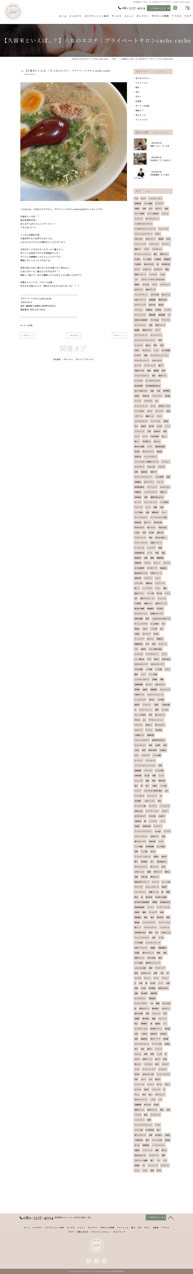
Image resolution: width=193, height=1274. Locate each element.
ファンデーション (152, 811)
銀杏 (145, 1115)
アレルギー (158, 826)
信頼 (136, 472)
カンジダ (138, 365)
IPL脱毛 (137, 259)
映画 (145, 355)
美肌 (152, 1170)
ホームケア (153, 912)
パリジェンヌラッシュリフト (145, 765)
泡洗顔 (167, 1140)
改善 (154, 775)
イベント (158, 1049)
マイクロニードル (141, 1029)
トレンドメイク (140, 325)
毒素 (144, 912)
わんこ (137, 1094)
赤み (136, 1023)
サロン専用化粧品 (155, 649)
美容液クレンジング (153, 963)
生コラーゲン (149, 482)
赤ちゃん (150, 639)
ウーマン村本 (157, 1044)
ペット (156, 350)
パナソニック (152, 487)
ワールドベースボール (142, 856)
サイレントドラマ (141, 624)
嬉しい (137, 441)
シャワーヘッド (140, 244)
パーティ (150, 907)
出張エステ (155, 836)
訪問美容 (146, 1145)
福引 (147, 1140)
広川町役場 (150, 1130)
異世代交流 (163, 300)
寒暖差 (152, 948)
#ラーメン (68, 359)
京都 (150, 1135)
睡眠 (152, 558)
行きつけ (161, 467)
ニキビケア (146, 755)
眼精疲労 (150, 608)
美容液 (143, 649)
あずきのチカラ (140, 816)
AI (135, 983)
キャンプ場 (166, 882)
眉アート (138, 927)
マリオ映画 (139, 942)
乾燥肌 (137, 1165)
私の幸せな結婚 (160, 897)
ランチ (145, 436)
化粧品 (138, 101)
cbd (166, 791)
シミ (158, 1160)
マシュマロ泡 (157, 1140)
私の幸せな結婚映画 (142, 902)
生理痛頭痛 (139, 684)
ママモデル (148, 401)
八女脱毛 (138, 264)
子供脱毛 (157, 259)
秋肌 (156, 553)
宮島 (136, 1039)
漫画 (156, 1150)
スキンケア (159, 411)
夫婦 (147, 1013)
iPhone (137, 720)
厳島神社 (144, 1039)
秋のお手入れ (139, 527)
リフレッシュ (147, 1150)
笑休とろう (158, 872)
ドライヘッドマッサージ (143, 477)
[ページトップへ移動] (170, 1217)
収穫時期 (138, 1104)
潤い (158, 1130)
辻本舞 (167, 396)
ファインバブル (164, 922)
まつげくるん (165, 487)
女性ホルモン (160, 684)
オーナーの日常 (26, 325)
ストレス (165, 213)
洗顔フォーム (160, 325)
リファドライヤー (149, 922)
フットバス (139, 345)
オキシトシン (160, 1094)
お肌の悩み (166, 659)
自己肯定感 (139, 386)
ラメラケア (159, 203)
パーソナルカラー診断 (159, 517)
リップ (162, 821)
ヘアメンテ (146, 705)
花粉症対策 (147, 826)
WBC (163, 867)
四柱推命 (144, 861)
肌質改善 (138, 203)
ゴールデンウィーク (153, 942)
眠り (136, 861)
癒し (150, 1094)
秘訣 (164, 1059)
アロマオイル (157, 249)
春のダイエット (148, 953)
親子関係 (166, 391)
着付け (149, 1049)
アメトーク (138, 507)
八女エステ (147, 269)
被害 (160, 548)
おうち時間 (166, 350)
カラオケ (138, 355)
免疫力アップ (150, 289)
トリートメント (140, 315)
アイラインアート (150, 927)
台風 (147, 512)
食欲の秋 (160, 532)
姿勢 (163, 1155)
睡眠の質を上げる (157, 497)
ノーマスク (153, 821)
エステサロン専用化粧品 (153, 791)
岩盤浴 (137, 1150)
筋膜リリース (153, 892)
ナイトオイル (139, 796)
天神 (161, 507)
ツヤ (160, 1099)
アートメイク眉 (140, 806)
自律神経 (138, 497)
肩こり (137, 588)
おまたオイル (157, 360)
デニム (156, 978)
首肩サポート (144, 1008)
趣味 (136, 674)
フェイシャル (141, 82)
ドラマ (167, 593)
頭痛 (161, 679)
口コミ (149, 411)
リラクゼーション (155, 198)
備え (136, 786)
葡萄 (148, 370)
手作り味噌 (151, 958)
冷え (163, 624)
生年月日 (163, 1034)
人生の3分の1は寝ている (161, 618)
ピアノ (157, 330)
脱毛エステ (155, 877)
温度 (147, 780)
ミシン (148, 507)
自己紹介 (160, 608)
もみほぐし (166, 1008)
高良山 (137, 629)
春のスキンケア (140, 841)
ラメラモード (155, 1115)
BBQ (157, 1064)
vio (144, 1165)
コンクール (156, 1013)
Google (158, 831)
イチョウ (138, 1115)
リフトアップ (139, 431)
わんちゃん (147, 350)
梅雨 (136, 973)
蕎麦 (168, 917)
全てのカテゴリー (143, 78)
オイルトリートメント (143, 254)
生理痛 (154, 679)
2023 (136, 755)
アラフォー (139, 310)
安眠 (145, 497)
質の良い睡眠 (139, 608)
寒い (147, 786)
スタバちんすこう (141, 421)
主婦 (155, 973)
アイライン (153, 806)
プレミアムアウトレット (143, 1125)
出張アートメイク (141, 948)
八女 (136, 198)
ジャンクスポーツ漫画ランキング (146, 462)
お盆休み (157, 431)
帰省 (164, 431)
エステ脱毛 (161, 846)
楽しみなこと (160, 715)
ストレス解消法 (152, 213)
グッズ (161, 775)
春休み (167, 872)
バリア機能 (139, 846)
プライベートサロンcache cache (153, 279)
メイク (149, 446)
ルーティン (138, 760)
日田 (168, 477)
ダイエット (165, 1165)
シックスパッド (140, 699)
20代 (149, 659)
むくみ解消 (155, 624)
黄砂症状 (160, 917)
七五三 (145, 629)
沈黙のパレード (156, 573)
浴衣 (142, 1049)
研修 (136, 1079)
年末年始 (158, 730)
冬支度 (156, 1104)
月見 (144, 532)
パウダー (165, 811)
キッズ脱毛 (147, 259)
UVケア (137, 269)
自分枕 (137, 1074)
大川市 (159, 426)
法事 (163, 836)
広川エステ (158, 269)
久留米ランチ (139, 694)
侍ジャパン (154, 867)
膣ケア (161, 365)
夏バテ (157, 1059)
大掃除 (157, 745)
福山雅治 (163, 568)
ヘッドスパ (153, 274)
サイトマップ (119, 1232)
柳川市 (151, 426)
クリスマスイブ (140, 745)
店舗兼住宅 (139, 644)
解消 (136, 897)
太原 (168, 1110)
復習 (150, 968)
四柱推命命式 (165, 902)
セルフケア (139, 887)
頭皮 (166, 269)
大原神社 (138, 821)
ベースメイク (164, 806)
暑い (152, 1160)
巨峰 (163, 370)
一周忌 (156, 705)
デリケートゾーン (145, 710)
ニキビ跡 (154, 629)
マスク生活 (155, 320)
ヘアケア (167, 310)
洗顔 (150, 325)
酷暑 (153, 1018)
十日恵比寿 (139, 1140)
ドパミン (149, 730)
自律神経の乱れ (140, 932)
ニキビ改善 (157, 755)
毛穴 (137, 92)
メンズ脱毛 (164, 502)
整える (164, 1150)
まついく (157, 563)
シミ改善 (158, 669)
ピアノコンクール (141, 335)
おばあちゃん (146, 973)
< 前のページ (27, 335)
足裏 (145, 558)
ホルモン (149, 684)
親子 (155, 345)
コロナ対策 (155, 294)
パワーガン (148, 770)
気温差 (137, 953)
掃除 (150, 745)
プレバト (138, 401)
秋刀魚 (151, 532)
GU (167, 973)
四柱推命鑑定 (139, 907)
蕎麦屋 (137, 922)
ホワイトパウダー (141, 1003)
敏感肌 (137, 330)
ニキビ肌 (163, 786)
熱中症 (167, 1029)
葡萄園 (156, 370)
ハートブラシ (147, 588)
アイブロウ (138, 380)
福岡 (148, 872)
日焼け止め (139, 811)
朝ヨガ (157, 1079)
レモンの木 (139, 583)
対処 (136, 1034)
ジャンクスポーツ (150, 456)
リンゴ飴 (144, 851)
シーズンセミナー (158, 1145)
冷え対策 (152, 816)
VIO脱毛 (158, 310)
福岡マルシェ (139, 1110)
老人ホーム (140, 115)
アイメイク (166, 320)
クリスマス (139, 654)
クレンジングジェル (142, 937)
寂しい (164, 436)
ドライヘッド (160, 583)
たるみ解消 (159, 477)
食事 (158, 953)
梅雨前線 (152, 998)
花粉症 (137, 826)
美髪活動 (162, 315)
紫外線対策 (166, 264)
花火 (136, 1049)
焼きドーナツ (155, 1039)
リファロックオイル (142, 679)
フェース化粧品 (140, 715)
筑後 (150, 537)
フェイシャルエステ (142, 740)
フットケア (151, 548)
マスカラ (147, 563)
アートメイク (141, 119)
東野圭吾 (138, 578)
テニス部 (150, 593)
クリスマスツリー (152, 654)
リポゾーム (139, 416)
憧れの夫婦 (139, 1013)
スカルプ (165, 1064)
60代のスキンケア (157, 664)
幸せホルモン (160, 725)
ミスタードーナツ (149, 1069)
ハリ (164, 1023)
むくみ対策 (159, 770)
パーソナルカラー (141, 517)
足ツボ (159, 1084)
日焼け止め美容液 (141, 320)
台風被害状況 (139, 553)
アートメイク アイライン (143, 831)
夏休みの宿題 (139, 446)
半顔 (167, 983)
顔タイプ (147, 522)
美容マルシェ (152, 1110)
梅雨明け (144, 1023)
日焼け (137, 396)
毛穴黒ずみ (147, 441)
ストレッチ (139, 780)
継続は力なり (147, 330)
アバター (165, 978)
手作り (167, 1084)
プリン (160, 983)
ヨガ (150, 1079)
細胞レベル (150, 416)
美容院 (137, 705)
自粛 (160, 765)
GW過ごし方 (165, 932)
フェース (160, 482)
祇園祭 (137, 1018)
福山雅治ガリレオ (141, 573)
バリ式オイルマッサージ (143, 224)
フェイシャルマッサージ (143, 234)
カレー (164, 512)
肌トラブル (151, 527)
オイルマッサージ (152, 218)
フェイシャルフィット (155, 694)
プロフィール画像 (141, 1160)
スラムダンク (139, 467)
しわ (164, 1160)
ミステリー (148, 578)
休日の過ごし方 (140, 1155)
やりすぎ (165, 710)
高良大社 (154, 1034)
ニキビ (145, 1170)
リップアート (164, 927)
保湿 (168, 411)
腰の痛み (155, 1008)
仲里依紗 (138, 492)
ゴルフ (167, 669)
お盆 (158, 391)
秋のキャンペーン (141, 1099)
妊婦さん (149, 725)
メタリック (162, 1018)
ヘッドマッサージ (150, 492)
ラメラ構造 (148, 203)
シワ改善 (149, 669)
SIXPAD (151, 699)
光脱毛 (137, 208)
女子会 (156, 634)
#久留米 (57, 359)
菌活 (160, 958)
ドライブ (150, 1084)
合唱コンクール (160, 603)
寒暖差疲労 (162, 948)
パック (149, 553)
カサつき (138, 1089)
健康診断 (154, 993)
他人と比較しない (141, 391)
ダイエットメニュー (156, 720)
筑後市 (143, 426)
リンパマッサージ (141, 294)
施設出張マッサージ (142, 882)
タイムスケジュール (142, 1044)
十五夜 (137, 532)
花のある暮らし (160, 537)
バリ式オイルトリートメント (145, 229)
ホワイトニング (140, 305)
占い (152, 861)
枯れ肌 (137, 451)
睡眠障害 (160, 558)
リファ (157, 588)
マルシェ (138, 1054)
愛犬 (144, 1094)
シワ (136, 279)
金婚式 (145, 689)
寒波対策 (161, 780)
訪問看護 (152, 300)
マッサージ (139, 218)
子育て (137, 350)
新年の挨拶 (153, 750)
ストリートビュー (141, 836)
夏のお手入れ (149, 264)
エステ (143, 198)
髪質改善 (152, 315)
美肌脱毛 (167, 259)
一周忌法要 (166, 705)
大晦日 (167, 1135)
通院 (156, 710)
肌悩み (156, 659)
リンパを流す (139, 411)
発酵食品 (138, 917)
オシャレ (147, 978)
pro (144, 720)
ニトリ (164, 654)
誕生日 (161, 305)
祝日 (153, 644)
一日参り (144, 1034)
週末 (164, 953)
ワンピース (162, 644)
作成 (140, 983)
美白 (166, 208)
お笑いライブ (150, 239)
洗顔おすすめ (139, 370)
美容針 (157, 1023)
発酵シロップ (139, 958)
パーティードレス (163, 907)
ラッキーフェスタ (163, 1074)
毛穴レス (157, 441)
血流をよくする (164, 406)
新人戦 (159, 593)
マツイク (166, 563)
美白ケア (154, 472)
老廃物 (137, 912)
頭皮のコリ (148, 603)
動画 (157, 1003)
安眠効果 (138, 563)
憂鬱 (167, 892)
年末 (150, 715)
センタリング (154, 1155)
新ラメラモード (140, 1135)
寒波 (153, 780)
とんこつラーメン (150, 502)
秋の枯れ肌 (158, 522)
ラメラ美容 (139, 963)
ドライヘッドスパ (141, 543)
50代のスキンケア (141, 664)
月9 (136, 598)
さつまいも (163, 1069)
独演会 (167, 1044)
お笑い (157, 234)
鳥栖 (148, 1120)
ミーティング (139, 548)
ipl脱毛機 (138, 775)
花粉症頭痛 (150, 846)
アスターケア (160, 968)
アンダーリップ (149, 365)
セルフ (143, 1079)
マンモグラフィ (140, 998)
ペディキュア (165, 284)
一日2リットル (149, 801)
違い (161, 629)
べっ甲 (159, 1054)
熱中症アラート (156, 1029)
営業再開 (138, 770)
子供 (164, 1013)
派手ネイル (139, 289)
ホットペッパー (156, 335)
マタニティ (138, 725)
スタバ (159, 416)
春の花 (164, 856)
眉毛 (153, 375)
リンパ (137, 1170)
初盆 (152, 391)
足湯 (160, 340)
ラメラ (161, 841)
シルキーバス (154, 244)
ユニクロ (138, 978)
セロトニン (139, 730)
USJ (156, 401)
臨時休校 (155, 512)
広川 (136, 426)
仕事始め (163, 750)
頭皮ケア (139, 110)
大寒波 (154, 786)
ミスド (137, 1069)
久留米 (165, 421)
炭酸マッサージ (156, 543)
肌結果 (159, 451)
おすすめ (146, 284)
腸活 (145, 917)
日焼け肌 (138, 456)
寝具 (147, 618)
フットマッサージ (141, 406)
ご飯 (161, 973)
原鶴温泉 (154, 689)
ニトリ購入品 (139, 659)
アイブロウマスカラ (153, 380)
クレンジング (153, 1165)
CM (152, 1003)
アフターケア (157, 396)
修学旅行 (158, 1135)
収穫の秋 (149, 583)
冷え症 (146, 775)
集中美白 (146, 1018)
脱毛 (137, 87)
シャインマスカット (142, 375)
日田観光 (138, 482)
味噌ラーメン (147, 1059)
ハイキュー (166, 462)
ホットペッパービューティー (145, 340)
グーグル (167, 831)
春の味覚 (149, 897)
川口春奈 (138, 603)
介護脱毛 (149, 310)
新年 (143, 750)
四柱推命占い (161, 861)
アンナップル (155, 421)
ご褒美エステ (139, 735)
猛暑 (136, 993)
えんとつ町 (139, 1130)
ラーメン (138, 502)
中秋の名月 (163, 527)
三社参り (162, 816)
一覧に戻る (73, 335)
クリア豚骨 (139, 512)
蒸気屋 (165, 1039)
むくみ (153, 406)
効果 (144, 208)
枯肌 (163, 553)
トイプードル (139, 1084)
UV (169, 315)
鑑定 (161, 1110)
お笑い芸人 (139, 239)
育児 (161, 345)
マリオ (161, 937)
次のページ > (119, 335)
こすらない (148, 1064)
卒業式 (156, 856)
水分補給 (138, 801)
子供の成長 (155, 436)
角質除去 (138, 558)
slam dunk (151, 467)
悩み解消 (144, 993)
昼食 (136, 877)
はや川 (137, 1059)
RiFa (147, 644)
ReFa (168, 239)
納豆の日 (152, 305)
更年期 (137, 689)
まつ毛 (137, 1145)
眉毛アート (162, 375)
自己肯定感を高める (153, 386)
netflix (137, 750)
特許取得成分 (139, 487)
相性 (153, 937)
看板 (164, 588)
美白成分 (144, 472)
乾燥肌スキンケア (156, 613)
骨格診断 (138, 522)
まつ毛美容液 (139, 568)
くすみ (152, 1099)
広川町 (152, 983)
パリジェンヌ (150, 760)
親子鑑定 (152, 988)
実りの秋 (147, 1104)
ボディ (138, 96)
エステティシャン (141, 613)
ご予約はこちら (158, 8)
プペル (157, 1125)
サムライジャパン (141, 867)
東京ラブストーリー (147, 598)
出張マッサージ (140, 300)
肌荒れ (146, 1089)
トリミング (156, 1089)
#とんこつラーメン (85, 359)
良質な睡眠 (139, 618)
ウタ (136, 649)
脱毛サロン (164, 254)
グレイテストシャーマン (159, 355)
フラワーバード (140, 537)
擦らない (138, 1064)
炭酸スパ (163, 492)
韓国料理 (150, 735)
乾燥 (145, 1054)
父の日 (143, 988)
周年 (150, 932)
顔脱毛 (137, 284)
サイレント (162, 598)
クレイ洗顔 (153, 674)
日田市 (164, 887)
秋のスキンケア (148, 451)
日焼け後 (146, 396)
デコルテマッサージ (142, 360)
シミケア (138, 791)
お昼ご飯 (144, 877)
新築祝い (160, 639)
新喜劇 (161, 239)
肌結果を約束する (158, 740)
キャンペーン (152, 796)
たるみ (162, 274)
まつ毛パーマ (152, 568)
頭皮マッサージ (140, 274)
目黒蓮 (154, 902)
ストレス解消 (139, 213)
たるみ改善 (139, 669)
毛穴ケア (158, 208)
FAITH (159, 1170)
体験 (136, 988)
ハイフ (167, 426)
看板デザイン (139, 593)
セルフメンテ (165, 689)
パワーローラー (140, 892)
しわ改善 (160, 699)
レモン (157, 578)
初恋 (164, 745)
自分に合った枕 (148, 1074)
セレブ (137, 436)
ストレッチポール (152, 887)
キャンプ (155, 882)
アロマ (146, 249)
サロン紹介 (166, 1003)
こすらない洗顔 (140, 968)
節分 (159, 801)
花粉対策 (152, 841)
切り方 (153, 851)
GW (156, 932)
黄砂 (152, 917)
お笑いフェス (139, 872)
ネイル (154, 284)
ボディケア (146, 634)
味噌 (161, 912)
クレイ (143, 674)
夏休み (148, 345)
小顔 (148, 431)
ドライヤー (166, 244)
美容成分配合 (160, 446)
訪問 (136, 851)
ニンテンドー (139, 1120)
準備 (155, 507)
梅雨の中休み (163, 988)
